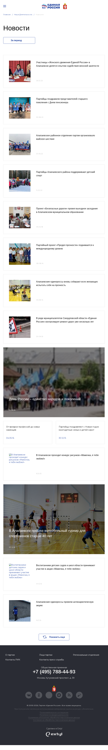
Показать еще (57, 637)
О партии (10, 655)
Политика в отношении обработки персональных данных (54, 717)
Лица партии (45, 655)
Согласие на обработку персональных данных (54, 720)
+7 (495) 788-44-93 (54, 672)
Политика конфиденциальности (54, 715)
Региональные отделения (86, 655)
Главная (7, 14)
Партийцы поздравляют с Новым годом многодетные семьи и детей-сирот (79, 428)
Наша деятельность (23, 14)
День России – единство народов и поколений (44, 399)
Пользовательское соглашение (54, 712)
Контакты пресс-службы (51, 659)
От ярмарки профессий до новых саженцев (23, 428)
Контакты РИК (12, 659)
